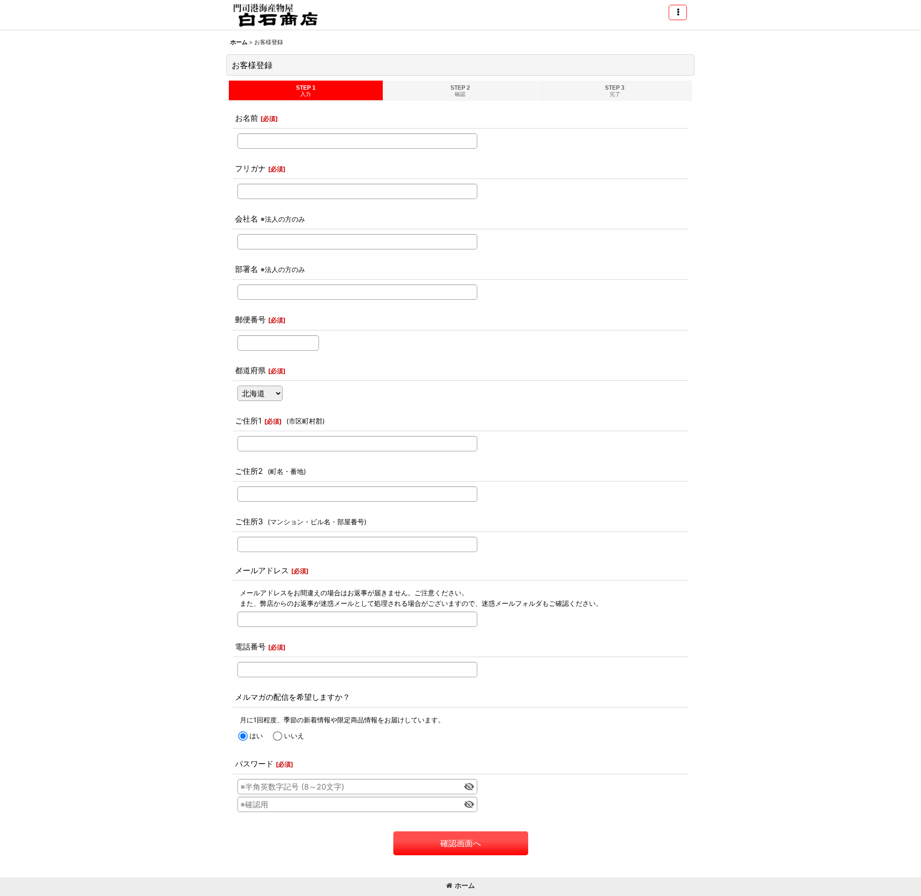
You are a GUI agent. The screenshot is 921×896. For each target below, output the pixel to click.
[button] (678, 12)
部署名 (246, 269)
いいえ (294, 735)
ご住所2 (249, 471)
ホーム (465, 885)
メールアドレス (262, 570)
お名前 (246, 118)
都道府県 (250, 370)
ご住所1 (248, 420)
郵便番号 (250, 319)
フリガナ (250, 168)
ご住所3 (249, 521)
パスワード (254, 763)
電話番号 (250, 646)
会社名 (246, 219)
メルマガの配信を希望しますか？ (292, 697)
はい (256, 735)
